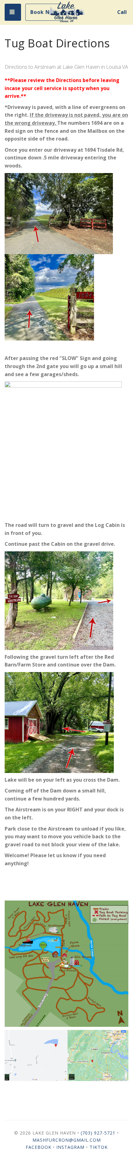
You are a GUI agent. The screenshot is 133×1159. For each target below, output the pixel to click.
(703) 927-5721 (98, 1133)
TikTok (98, 1147)
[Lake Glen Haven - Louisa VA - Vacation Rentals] (66, 12)
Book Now (44, 12)
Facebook (38, 1147)
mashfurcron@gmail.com (66, 1140)
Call (122, 12)
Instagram (70, 1147)
